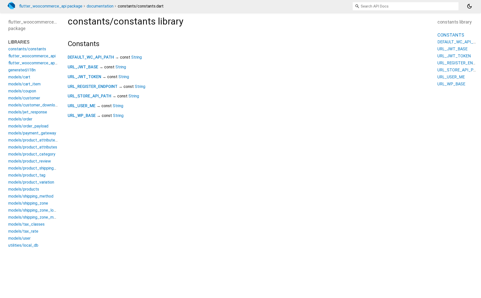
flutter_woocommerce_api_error (37, 63)
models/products (23, 189)
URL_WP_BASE (82, 115)
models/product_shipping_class (36, 168)
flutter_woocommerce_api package (50, 6)
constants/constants (27, 49)
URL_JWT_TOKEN (84, 76)
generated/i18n (22, 70)
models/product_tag (26, 175)
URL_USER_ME (81, 105)
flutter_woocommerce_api (32, 56)
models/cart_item (24, 84)
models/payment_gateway (32, 133)
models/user (19, 238)
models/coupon (22, 91)
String (136, 57)
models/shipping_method (30, 196)
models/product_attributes (32, 147)
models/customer (24, 98)
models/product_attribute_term (37, 140)
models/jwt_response (27, 112)
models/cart (19, 77)
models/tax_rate (23, 231)
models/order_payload (28, 126)
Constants (450, 35)
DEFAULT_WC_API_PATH (91, 57)
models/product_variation (31, 182)
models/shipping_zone (28, 203)
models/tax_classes (26, 224)
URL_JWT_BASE (83, 67)
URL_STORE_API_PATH (89, 96)
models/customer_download (33, 105)
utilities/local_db (23, 245)
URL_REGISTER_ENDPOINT (92, 86)
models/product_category (31, 154)
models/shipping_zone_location (36, 210)
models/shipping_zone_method (36, 217)
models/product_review (29, 161)
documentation (100, 6)
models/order (20, 119)
